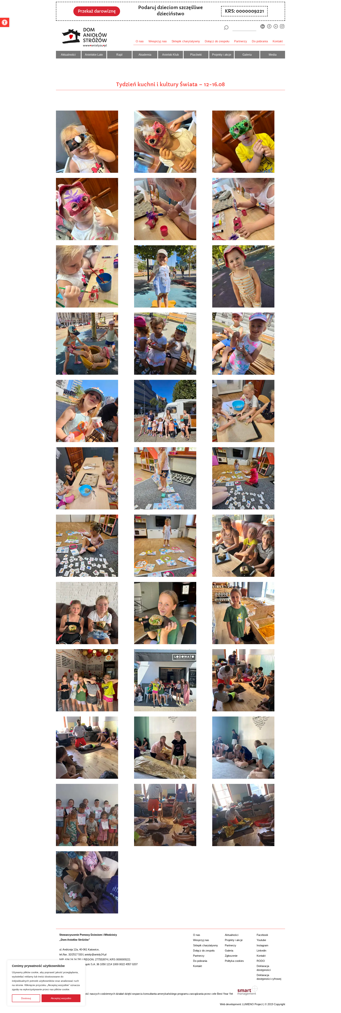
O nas (140, 41)
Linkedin (261, 950)
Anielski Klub (170, 54)
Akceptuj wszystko (61, 998)
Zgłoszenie (231, 955)
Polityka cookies (234, 960)
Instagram (262, 945)
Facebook (262, 934)
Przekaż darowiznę (97, 11)
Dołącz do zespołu (217, 41)
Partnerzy (240, 41)
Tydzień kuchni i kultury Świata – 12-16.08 (170, 84)
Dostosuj (26, 998)
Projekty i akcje (221, 54)
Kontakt (278, 41)
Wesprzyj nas (157, 41)
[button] (4, 22)
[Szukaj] (226, 27)
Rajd (119, 54)
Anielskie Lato (94, 54)
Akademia (145, 54)
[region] (46, 983)
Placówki (196, 54)
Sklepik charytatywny (186, 41)
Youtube (261, 940)
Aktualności (68, 54)
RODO (261, 960)
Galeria (247, 54)
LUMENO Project (252, 1004)
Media (273, 54)
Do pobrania (260, 41)
